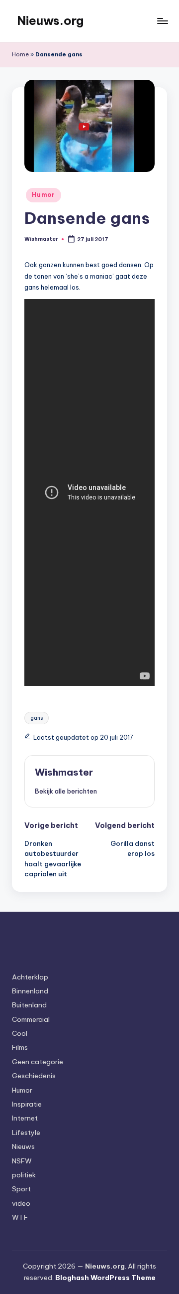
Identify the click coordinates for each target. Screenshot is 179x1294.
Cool (19, 1033)
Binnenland (30, 990)
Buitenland (29, 1004)
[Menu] (162, 20)
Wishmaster (64, 772)
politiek (24, 1174)
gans (36, 718)
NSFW (22, 1160)
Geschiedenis (34, 1075)
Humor (43, 194)
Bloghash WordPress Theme (105, 1277)
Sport (21, 1188)
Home (20, 54)
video (21, 1203)
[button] (66, 791)
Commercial (31, 1019)
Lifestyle (26, 1132)
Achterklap (30, 976)
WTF (20, 1217)
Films (20, 1047)
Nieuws (23, 1146)
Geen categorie (37, 1061)
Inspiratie (27, 1104)
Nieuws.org (50, 20)
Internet (25, 1118)
